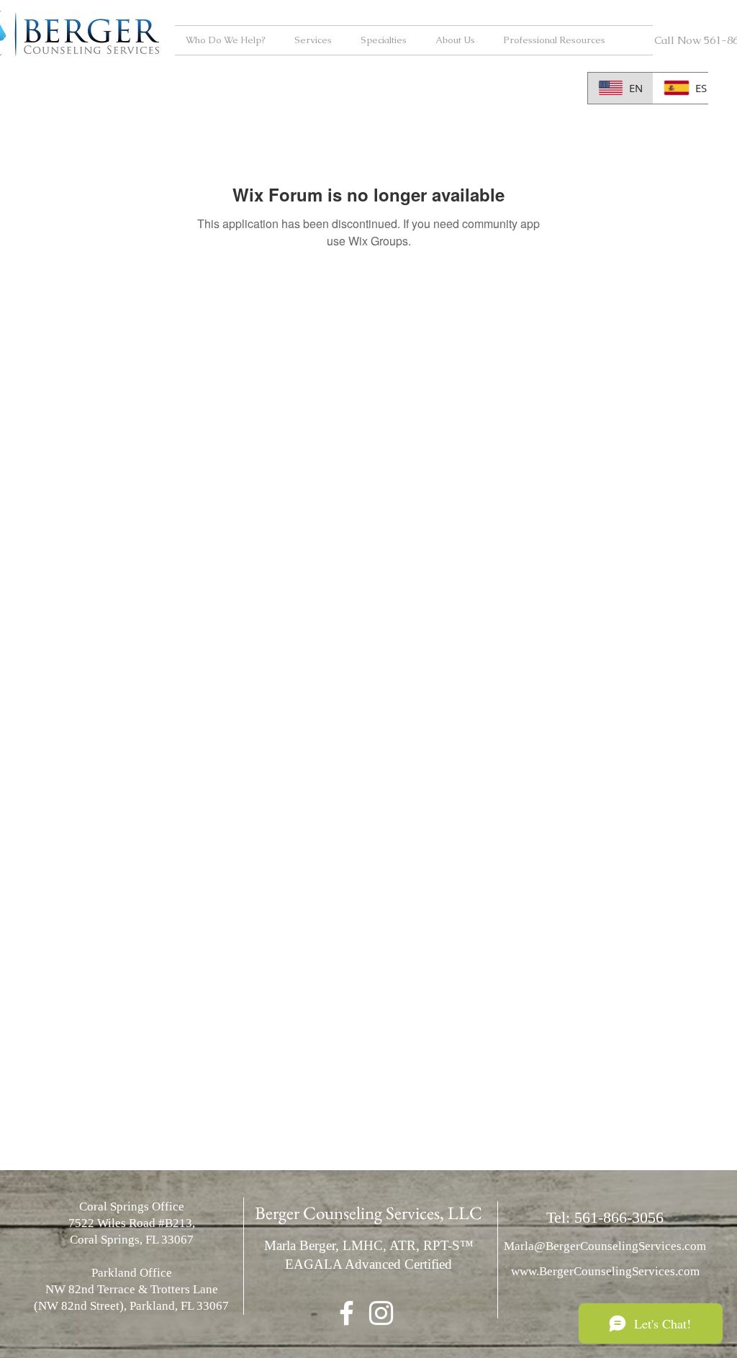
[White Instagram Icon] (381, 1313)
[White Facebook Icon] (346, 1313)
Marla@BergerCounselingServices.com (605, 1246)
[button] (229, 40)
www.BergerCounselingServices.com (605, 1271)
